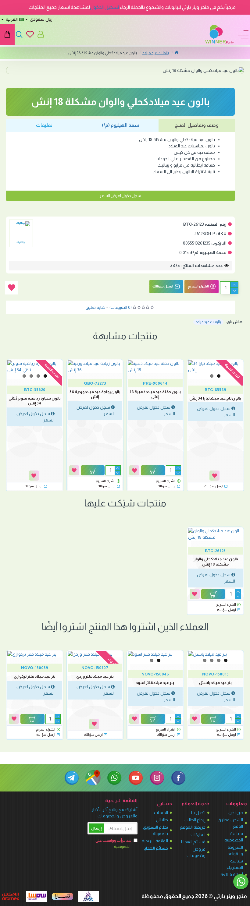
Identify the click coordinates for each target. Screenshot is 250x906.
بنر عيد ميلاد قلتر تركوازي (34, 676)
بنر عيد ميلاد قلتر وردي (95, 676)
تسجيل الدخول (104, 7)
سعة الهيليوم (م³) (120, 125)
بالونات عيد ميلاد (155, 53)
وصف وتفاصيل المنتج (197, 125)
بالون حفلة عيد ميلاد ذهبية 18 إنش (155, 394)
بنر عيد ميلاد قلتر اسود (155, 682)
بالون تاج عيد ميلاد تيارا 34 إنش (215, 398)
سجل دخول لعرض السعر (120, 195)
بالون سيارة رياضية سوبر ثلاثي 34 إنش (35, 401)
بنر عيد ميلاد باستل (215, 682)
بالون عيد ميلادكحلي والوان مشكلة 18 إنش (215, 561)
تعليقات (44, 125)
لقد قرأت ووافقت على (113, 843)
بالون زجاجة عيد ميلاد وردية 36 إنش (95, 394)
